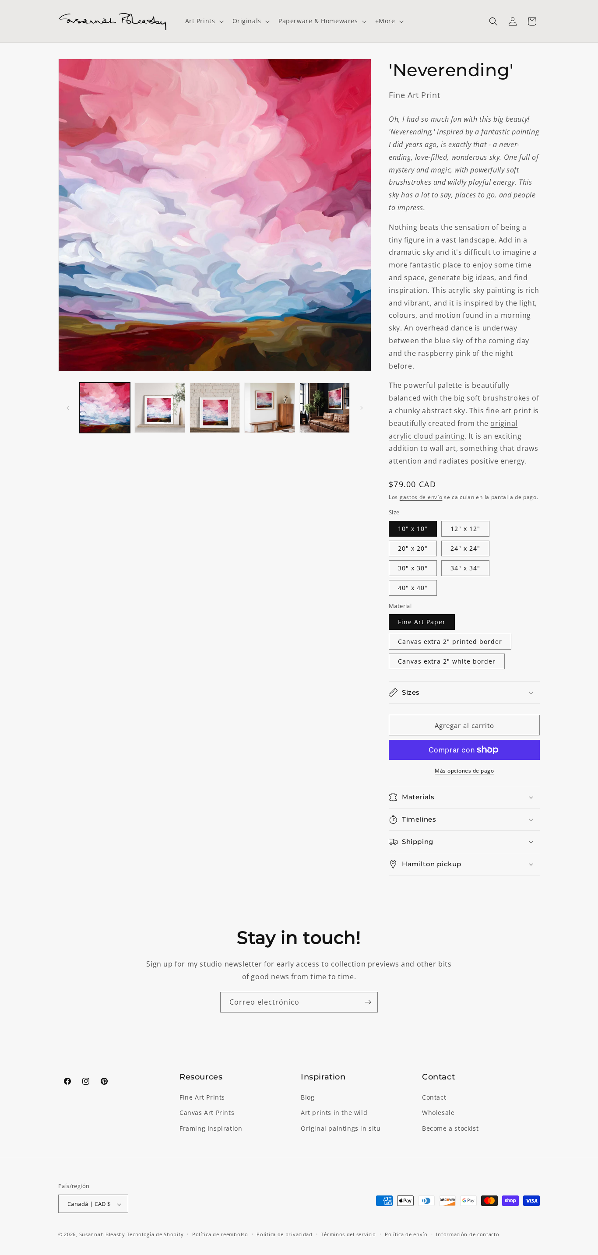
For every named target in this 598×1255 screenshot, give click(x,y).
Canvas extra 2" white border (447, 661)
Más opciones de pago (464, 770)
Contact (434, 1097)
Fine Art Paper (422, 622)
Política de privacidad (284, 1234)
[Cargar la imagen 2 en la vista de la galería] (159, 408)
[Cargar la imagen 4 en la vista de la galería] (269, 408)
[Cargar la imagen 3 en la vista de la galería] (215, 408)
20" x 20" (413, 548)
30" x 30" (413, 568)
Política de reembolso (220, 1234)
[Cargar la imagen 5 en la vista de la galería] (324, 408)
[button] (203, 21)
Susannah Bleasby (102, 1234)
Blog (307, 1097)
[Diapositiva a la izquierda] (67, 408)
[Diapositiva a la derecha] (361, 408)
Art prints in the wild (334, 1113)
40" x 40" (413, 588)
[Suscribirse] (367, 1002)
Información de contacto (467, 1234)
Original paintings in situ (341, 1128)
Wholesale (438, 1113)
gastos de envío (421, 497)
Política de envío (406, 1234)
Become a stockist (450, 1128)
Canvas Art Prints (206, 1113)
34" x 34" (465, 568)
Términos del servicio (348, 1234)
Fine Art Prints (202, 1097)
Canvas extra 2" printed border (450, 641)
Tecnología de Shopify (155, 1234)
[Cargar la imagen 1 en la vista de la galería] (105, 408)
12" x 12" (465, 528)
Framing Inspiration (210, 1128)
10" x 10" (413, 528)
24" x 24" (465, 548)
